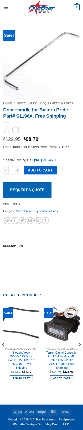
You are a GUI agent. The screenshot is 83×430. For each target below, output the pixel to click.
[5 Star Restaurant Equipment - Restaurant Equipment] (41, 7)
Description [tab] (13, 245)
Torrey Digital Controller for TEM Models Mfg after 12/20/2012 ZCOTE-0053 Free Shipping (62, 360)
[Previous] (3, 353)
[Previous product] (15, 129)
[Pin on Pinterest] (37, 220)
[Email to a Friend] (30, 220)
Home (7, 103)
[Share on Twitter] (22, 220)
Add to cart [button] (21, 378)
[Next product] (7, 129)
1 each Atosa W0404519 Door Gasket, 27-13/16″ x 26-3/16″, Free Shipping (21, 360)
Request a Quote (27, 190)
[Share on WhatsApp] (7, 220)
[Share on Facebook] (14, 220)
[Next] (79, 353)
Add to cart (40, 170)
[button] (5, 7)
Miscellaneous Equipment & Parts (44, 103)
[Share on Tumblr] (45, 220)
